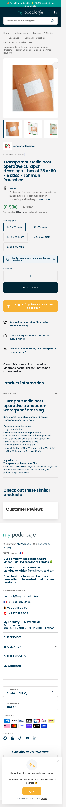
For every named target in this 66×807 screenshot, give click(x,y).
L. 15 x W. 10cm (17, 231)
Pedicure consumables (15, 42)
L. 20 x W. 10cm (43, 231)
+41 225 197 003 (17, 607)
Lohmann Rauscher (35, 38)
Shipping (20, 205)
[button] (4, 12)
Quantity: (8, 261)
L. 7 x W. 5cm (16, 221)
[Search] (53, 20)
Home (6, 33)
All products (21, 33)
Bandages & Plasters (43, 33)
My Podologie (24, 537)
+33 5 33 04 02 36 (19, 595)
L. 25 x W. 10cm (17, 241)
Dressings (14, 38)
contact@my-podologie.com (23, 589)
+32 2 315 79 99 (17, 601)
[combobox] (30, 21)
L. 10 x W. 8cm (40, 221)
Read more (44, 192)
